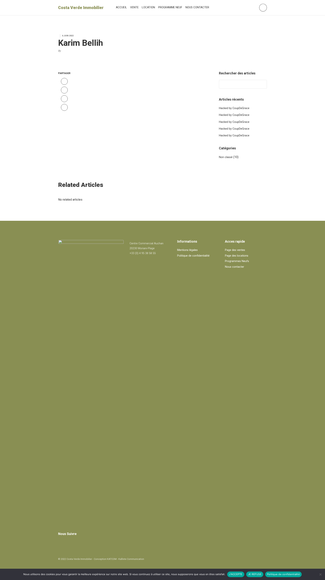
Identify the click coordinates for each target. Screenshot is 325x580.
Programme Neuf (170, 7)
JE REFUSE (254, 574)
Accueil (121, 7)
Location (148, 7)
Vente (134, 7)
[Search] (262, 84)
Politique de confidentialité (193, 255)
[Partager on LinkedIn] (64, 107)
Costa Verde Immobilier (81, 7)
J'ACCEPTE (235, 574)
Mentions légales (187, 250)
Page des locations (236, 255)
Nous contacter (197, 7)
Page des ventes (235, 250)
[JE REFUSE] (320, 574)
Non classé (225, 157)
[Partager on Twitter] (64, 90)
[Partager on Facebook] (64, 81)
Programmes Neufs (237, 261)
